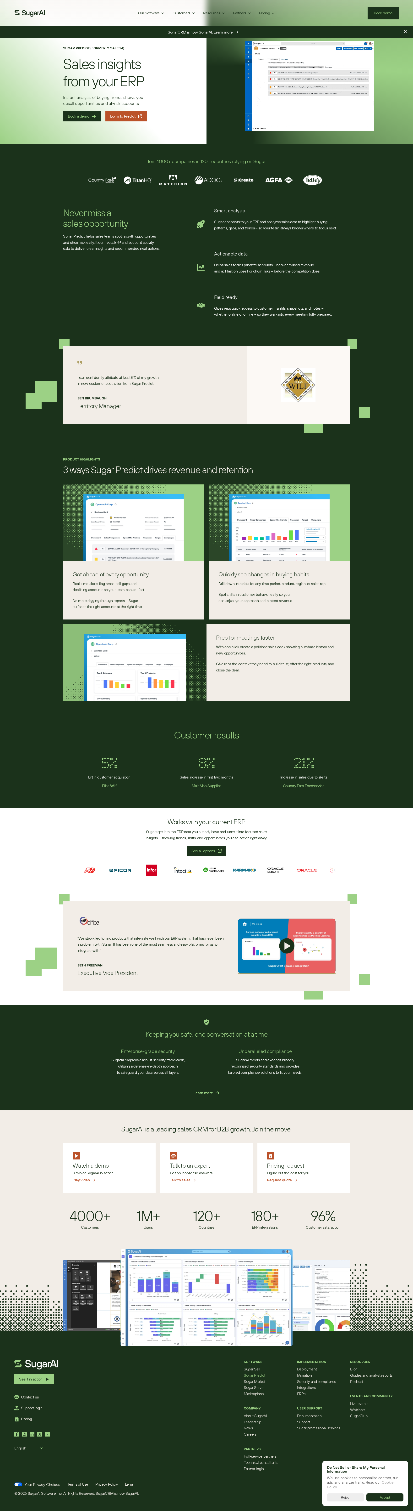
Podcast (356, 1381)
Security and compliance (316, 1381)
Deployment (307, 1369)
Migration (304, 1375)
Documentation (309, 1415)
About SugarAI (255, 1415)
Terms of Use (77, 1484)
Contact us (30, 1397)
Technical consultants (261, 1462)
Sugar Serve (253, 1387)
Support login (32, 1407)
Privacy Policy (106, 1484)
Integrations (306, 1387)
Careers (250, 1434)
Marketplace (254, 1393)
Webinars (357, 1409)
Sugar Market (254, 1381)
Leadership (252, 1422)
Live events (359, 1403)
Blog (354, 1369)
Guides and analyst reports (371, 1375)
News (248, 1428)
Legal (129, 1484)
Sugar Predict (254, 1375)
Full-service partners (260, 1456)
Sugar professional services (318, 1428)
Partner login (254, 1468)
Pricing (26, 1418)
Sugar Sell (252, 1369)
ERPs (301, 1393)
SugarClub (358, 1415)
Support (303, 1422)
